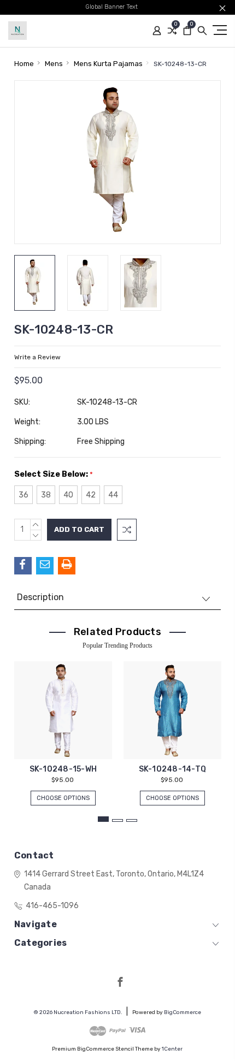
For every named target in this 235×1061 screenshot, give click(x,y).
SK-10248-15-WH (63, 769)
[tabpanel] (63, 727)
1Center (172, 1049)
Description (40, 597)
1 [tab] (103, 819)
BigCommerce (182, 1012)
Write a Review (37, 357)
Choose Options (63, 798)
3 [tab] (131, 820)
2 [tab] (117, 820)
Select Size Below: (53, 474)
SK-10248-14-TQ (173, 769)
